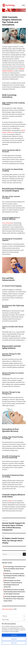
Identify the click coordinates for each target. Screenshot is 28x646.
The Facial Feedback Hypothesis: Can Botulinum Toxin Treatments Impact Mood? (14, 598)
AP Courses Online (7, 609)
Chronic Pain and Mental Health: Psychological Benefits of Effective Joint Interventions (14, 575)
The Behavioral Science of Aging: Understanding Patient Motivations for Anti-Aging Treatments (14, 591)
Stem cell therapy (7, 223)
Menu (23, 5)
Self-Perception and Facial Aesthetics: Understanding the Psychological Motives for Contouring (13, 584)
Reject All (14, 643)
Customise (14, 639)
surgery (10, 500)
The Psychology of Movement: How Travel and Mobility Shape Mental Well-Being (15, 568)
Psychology (5, 619)
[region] (14, 633)
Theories (4, 616)
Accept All (14, 635)
